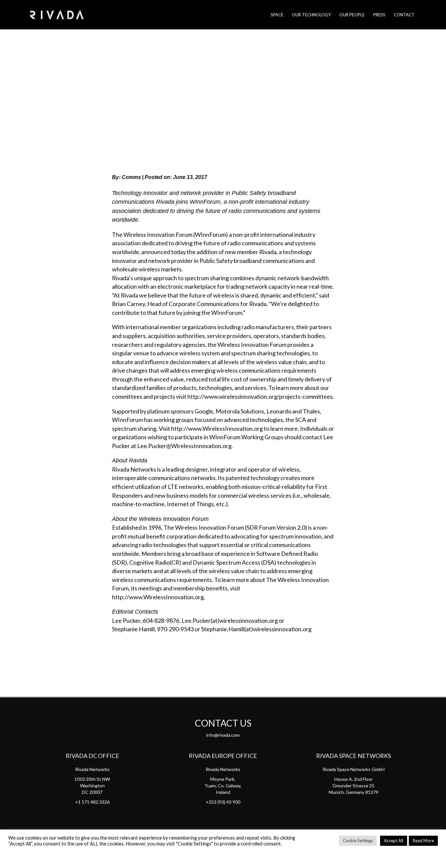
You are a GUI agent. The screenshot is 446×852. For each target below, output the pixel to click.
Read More (423, 840)
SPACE (277, 14)
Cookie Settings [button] (358, 840)
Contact (404, 14)
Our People (352, 14)
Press (379, 14)
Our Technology (311, 14)
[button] (196, 653)
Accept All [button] (393, 840)
